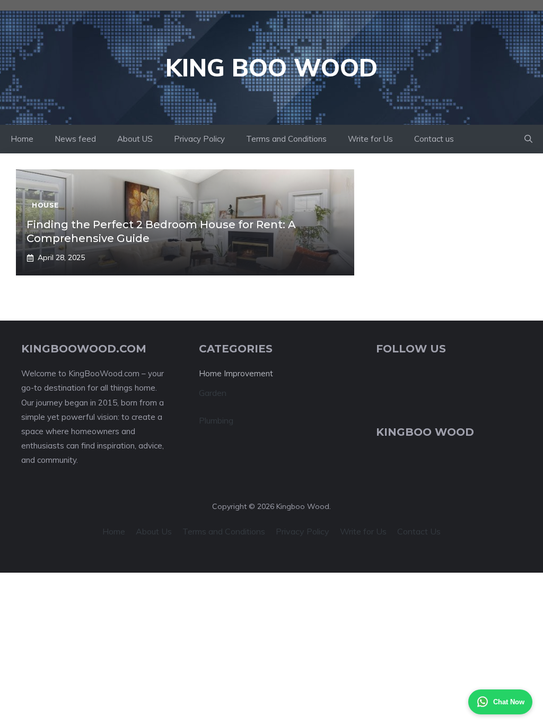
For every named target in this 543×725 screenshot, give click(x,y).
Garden (212, 392)
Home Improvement (236, 373)
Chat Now (508, 702)
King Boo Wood (271, 67)
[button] (528, 139)
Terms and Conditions (286, 139)
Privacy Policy (199, 139)
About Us (154, 531)
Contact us (434, 139)
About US (135, 139)
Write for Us (370, 139)
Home (22, 139)
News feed (75, 139)
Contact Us (419, 531)
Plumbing (216, 420)
